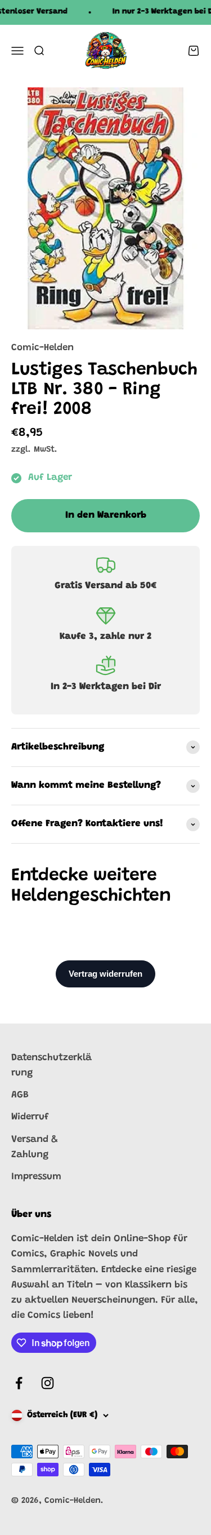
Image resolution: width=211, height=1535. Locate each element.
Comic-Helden (42, 348)
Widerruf (30, 1117)
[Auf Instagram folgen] (47, 1383)
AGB (20, 1095)
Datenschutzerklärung (51, 1065)
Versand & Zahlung (34, 1147)
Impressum (36, 1177)
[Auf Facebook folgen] (18, 1383)
